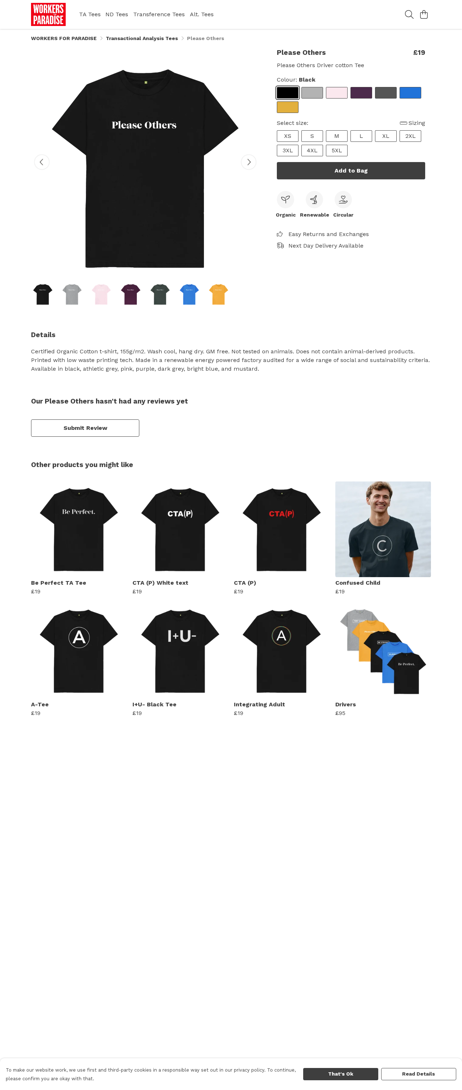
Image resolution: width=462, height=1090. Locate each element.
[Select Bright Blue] (410, 93)
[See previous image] (42, 162)
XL (385, 135)
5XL (337, 150)
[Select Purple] (361, 93)
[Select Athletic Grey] (312, 93)
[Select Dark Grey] (386, 93)
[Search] (409, 14)
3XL (288, 150)
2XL (410, 135)
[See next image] (248, 162)
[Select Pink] (337, 93)
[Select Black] (287, 93)
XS (287, 135)
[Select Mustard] (287, 107)
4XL (312, 150)
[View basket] (424, 14)
